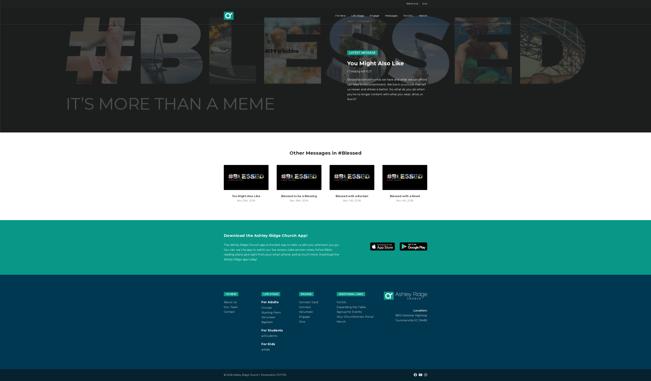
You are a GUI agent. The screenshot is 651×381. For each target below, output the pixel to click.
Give (424, 3)
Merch (423, 15)
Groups (266, 307)
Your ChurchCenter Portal (355, 316)
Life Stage (357, 15)
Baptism (267, 322)
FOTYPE (281, 374)
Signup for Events (349, 311)
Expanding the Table (351, 307)
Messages (391, 15)
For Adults (270, 302)
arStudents (269, 336)
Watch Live (412, 3)
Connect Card (308, 302)
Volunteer (268, 317)
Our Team (231, 307)
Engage (374, 15)
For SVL (408, 15)
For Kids (268, 344)
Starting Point (271, 312)
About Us (230, 302)
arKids (265, 349)
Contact (229, 311)
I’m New (340, 15)
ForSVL (342, 302)
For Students (272, 330)
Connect (305, 307)
